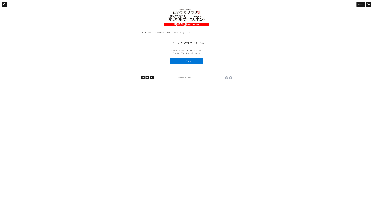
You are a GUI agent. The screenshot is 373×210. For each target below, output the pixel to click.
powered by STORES (184, 77)
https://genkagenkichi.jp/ (230, 77)
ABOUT (169, 33)
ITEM (150, 33)
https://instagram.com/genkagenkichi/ (226, 77)
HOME (143, 33)
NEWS (176, 33)
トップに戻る (186, 61)
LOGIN (360, 4)
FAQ (182, 33)
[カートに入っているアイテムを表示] (368, 4)
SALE (188, 33)
